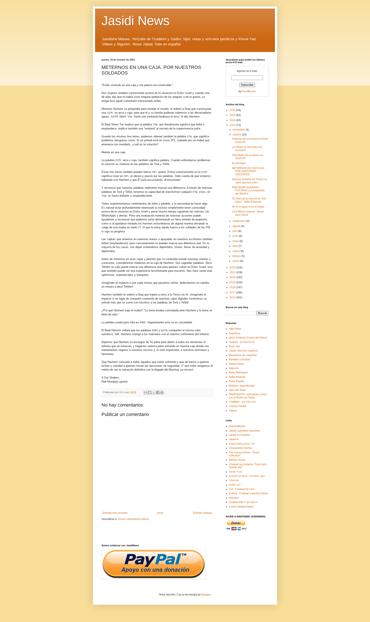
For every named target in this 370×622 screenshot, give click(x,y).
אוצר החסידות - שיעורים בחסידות (247, 476)
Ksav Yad (234, 346)
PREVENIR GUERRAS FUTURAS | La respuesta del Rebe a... (248, 190)
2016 (233, 297)
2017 (233, 292)
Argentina (234, 333)
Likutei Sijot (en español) (243, 350)
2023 (233, 125)
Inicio (160, 512)
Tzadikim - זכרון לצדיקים (242, 401)
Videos (233, 410)
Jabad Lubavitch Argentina (244, 430)
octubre (237, 134)
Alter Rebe (235, 328)
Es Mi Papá (238, 163)
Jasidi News (135, 20)
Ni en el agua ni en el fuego (248, 206)
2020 (233, 277)
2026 (233, 110)
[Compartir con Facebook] (158, 392)
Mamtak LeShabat (239, 359)
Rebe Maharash (238, 372)
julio (235, 231)
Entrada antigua (202, 512)
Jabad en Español (239, 434)
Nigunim (234, 368)
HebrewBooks (237, 426)
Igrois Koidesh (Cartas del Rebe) (248, 337)
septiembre (239, 221)
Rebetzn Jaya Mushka (242, 385)
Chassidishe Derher (240, 448)
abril (235, 246)
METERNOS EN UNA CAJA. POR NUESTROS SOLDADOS (248, 171)
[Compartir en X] (154, 392)
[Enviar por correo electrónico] (145, 392)
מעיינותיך (234, 480)
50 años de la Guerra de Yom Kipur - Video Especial (249, 200)
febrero (237, 256)
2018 (233, 287)
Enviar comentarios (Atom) (133, 519)
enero (236, 261)
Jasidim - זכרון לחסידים (242, 342)
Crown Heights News (241, 506)
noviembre (239, 129)
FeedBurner (249, 91)
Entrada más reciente (115, 512)
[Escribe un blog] (150, 392)
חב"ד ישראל (235, 471)
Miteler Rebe (236, 363)
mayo (236, 241)
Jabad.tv (234, 439)
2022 (233, 267)
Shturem (234, 497)
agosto (237, 226)
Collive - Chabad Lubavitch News (248, 493)
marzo (236, 251)
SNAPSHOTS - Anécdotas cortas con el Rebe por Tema (248, 396)
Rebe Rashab (237, 377)
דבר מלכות (234, 484)
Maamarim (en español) (243, 355)
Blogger (205, 594)
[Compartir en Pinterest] (162, 392)
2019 (233, 282)
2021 (233, 272)
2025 (233, 115)
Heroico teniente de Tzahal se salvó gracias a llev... (249, 181)
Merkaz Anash (237, 459)
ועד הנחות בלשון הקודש (242, 443)
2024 (233, 120)
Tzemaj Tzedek (238, 406)
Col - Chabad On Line (241, 489)
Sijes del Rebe (237, 390)
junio (236, 236)
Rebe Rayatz (236, 381)
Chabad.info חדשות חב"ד (243, 502)
